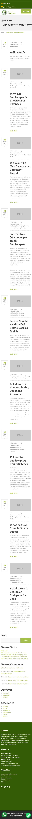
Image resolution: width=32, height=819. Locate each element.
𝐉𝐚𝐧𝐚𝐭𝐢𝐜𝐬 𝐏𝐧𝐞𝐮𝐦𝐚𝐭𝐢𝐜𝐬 (6, 778)
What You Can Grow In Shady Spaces (19, 528)
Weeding (18, 447)
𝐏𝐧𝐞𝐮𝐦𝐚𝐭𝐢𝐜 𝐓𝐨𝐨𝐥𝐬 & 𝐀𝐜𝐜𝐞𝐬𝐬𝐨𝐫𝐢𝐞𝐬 (9, 774)
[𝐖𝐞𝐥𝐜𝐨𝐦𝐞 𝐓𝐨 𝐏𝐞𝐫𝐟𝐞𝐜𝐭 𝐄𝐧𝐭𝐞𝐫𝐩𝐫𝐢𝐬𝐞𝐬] (8, 12)
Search (4, 635)
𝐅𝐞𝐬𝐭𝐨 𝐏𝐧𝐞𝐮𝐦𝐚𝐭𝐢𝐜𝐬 (5, 776)
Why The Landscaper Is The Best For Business (18, 99)
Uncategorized (14, 46)
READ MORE (13, 131)
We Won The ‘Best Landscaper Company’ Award (20, 168)
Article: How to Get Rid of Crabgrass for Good (19, 593)
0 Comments (13, 151)
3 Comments (13, 443)
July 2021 (5, 697)
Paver (24, 449)
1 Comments (13, 42)
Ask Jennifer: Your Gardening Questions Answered (19, 389)
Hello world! (17, 52)
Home (2, 32)
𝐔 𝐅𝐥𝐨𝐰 (3, 782)
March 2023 (6, 693)
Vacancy (26, 226)
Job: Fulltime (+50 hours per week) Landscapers (14, 656)
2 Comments (13, 82)
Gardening (13, 86)
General (18, 86)
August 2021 (6, 695)
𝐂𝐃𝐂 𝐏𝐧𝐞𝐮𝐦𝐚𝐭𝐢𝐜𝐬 (5, 780)
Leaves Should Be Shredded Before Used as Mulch (19, 326)
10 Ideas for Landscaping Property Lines (19, 460)
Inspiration (13, 87)
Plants (11, 156)
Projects (23, 228)
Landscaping (20, 226)
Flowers (26, 517)
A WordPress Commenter (8, 668)
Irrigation (19, 449)
